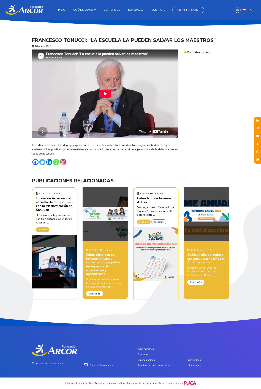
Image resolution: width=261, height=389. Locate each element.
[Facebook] (35, 162)
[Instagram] (63, 162)
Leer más (43, 229)
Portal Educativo (188, 10)
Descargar (158, 221)
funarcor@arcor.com (101, 365)
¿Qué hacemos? (146, 349)
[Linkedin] (49, 162)
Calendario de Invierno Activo (154, 200)
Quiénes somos (83, 10)
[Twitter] (42, 162)
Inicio (61, 10)
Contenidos (112, 10)
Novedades (135, 10)
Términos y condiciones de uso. (155, 365)
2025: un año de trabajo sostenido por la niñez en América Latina (206, 258)
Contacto (158, 10)
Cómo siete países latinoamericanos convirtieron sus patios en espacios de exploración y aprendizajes (103, 264)
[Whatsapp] (56, 162)
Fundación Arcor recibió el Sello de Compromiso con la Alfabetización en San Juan (54, 204)
